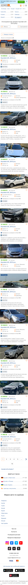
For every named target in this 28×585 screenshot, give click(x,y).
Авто (8, 8)
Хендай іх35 (18, 8)
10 (12, 464)
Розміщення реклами (14, 534)
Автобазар (3, 8)
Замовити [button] (21, 1)
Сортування (23, 26)
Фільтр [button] (6, 26)
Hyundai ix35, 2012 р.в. (8, 58)
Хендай (12, 8)
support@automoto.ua (14, 557)
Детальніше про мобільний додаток (14, 566)
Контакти (14, 531)
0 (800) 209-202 (14, 553)
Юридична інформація (14, 537)
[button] (26, 5)
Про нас (14, 528)
